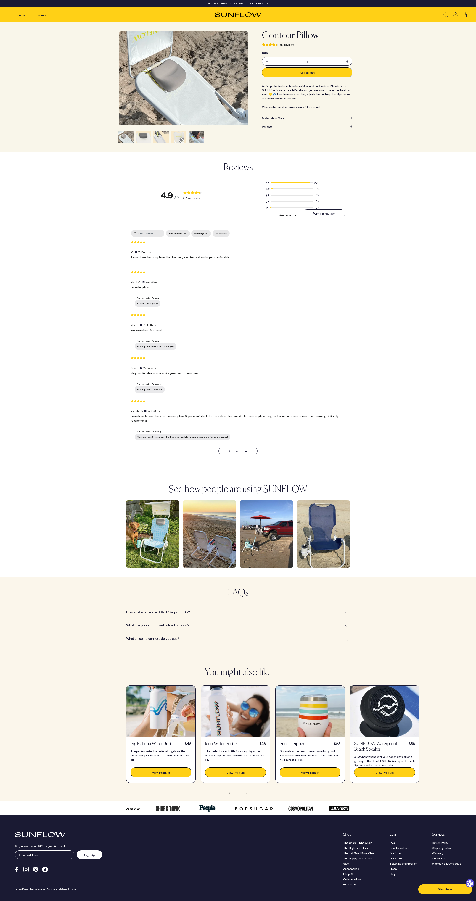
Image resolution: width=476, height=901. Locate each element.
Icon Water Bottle (221, 743)
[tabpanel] (238, 344)
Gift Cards (349, 884)
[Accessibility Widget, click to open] (470, 883)
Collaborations (352, 879)
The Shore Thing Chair (357, 842)
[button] (293, 183)
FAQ (392, 842)
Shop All (348, 874)
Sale (346, 863)
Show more (238, 451)
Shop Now (445, 889)
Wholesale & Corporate (446, 863)
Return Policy (440, 842)
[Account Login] (455, 14)
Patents (267, 126)
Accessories (351, 868)
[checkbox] (221, 233)
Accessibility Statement (58, 889)
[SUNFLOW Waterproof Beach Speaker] (384, 711)
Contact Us (439, 858)
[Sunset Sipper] (310, 711)
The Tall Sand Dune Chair (359, 853)
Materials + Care (273, 118)
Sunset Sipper (292, 743)
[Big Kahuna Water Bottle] (160, 711)
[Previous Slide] (231, 792)
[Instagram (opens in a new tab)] (26, 869)
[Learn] (45, 15)
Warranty (437, 853)
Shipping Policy (441, 848)
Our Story (395, 853)
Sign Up (86, 855)
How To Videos (399, 848)
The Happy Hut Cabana (357, 858)
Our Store (396, 858)
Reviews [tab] (288, 215)
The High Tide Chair (355, 848)
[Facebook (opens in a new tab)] (16, 869)
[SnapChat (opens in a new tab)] (45, 869)
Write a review (324, 213)
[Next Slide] (244, 792)
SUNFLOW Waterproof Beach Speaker (375, 746)
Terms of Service (37, 889)
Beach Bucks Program (403, 863)
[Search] (445, 14)
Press (393, 868)
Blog (392, 874)
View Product (161, 772)
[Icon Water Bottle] (235, 711)
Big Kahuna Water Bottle (152, 743)
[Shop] (24, 15)
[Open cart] (465, 14)
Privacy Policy (21, 889)
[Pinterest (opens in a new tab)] (35, 869)
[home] (238, 14)
